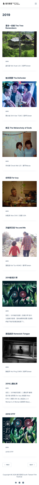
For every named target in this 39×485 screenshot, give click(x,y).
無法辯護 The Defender (16, 78)
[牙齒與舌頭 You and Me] (19, 244)
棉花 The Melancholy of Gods (19, 128)
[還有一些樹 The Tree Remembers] (19, 44)
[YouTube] (23, 482)
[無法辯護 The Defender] (19, 94)
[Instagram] (19, 482)
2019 (7, 61)
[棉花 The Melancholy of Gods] (19, 144)
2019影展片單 (12, 278)
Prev (7, 465)
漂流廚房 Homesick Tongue (18, 334)
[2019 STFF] (19, 430)
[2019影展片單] (19, 294)
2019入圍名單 (12, 384)
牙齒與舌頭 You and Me (16, 228)
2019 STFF (10, 414)
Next (31, 465)
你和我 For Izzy (12, 178)
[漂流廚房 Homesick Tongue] (19, 350)
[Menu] (36, 4)
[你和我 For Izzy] (19, 194)
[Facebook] (16, 482)
